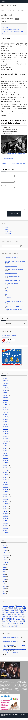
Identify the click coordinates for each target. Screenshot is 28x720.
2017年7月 (5, 452)
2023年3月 (5, 389)
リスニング (5, 561)
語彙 (4, 590)
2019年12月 (5, 404)
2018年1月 (5, 440)
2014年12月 (5, 522)
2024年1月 (5, 387)
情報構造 (11, 160)
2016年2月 (5, 493)
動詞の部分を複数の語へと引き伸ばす (10, 31)
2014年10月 (5, 527)
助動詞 (12, 614)
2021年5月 (5, 392)
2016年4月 (5, 488)
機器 (4, 573)
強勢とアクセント (9, 296)
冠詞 (16, 612)
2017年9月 (5, 450)
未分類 (4, 571)
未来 (17, 623)
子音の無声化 (8, 299)
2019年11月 (5, 406)
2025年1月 (5, 380)
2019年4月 (5, 414)
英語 (4, 583)
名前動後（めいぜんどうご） (11, 259)
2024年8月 (5, 382)
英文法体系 (7, 289)
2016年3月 (5, 491)
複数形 (16, 625)
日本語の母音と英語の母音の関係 (12, 278)
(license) (24, 155)
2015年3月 (5, 520)
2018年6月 (5, 433)
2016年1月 (5, 496)
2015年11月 (5, 501)
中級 (16, 610)
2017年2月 (5, 464)
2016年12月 (5, 469)
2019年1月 (5, 421)
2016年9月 (5, 476)
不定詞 (11, 610)
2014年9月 (5, 530)
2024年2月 (5, 385)
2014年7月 (5, 534)
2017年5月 (5, 457)
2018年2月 (5, 438)
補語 (11, 625)
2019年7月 (5, 411)
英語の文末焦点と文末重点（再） (12, 282)
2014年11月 (5, 525)
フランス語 (5, 554)
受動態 (9, 616)
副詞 (7, 614)
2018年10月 (5, 423)
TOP (8, 10)
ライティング (6, 556)
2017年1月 (5, 467)
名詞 (7, 160)
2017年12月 (5, 443)
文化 (9, 623)
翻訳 (4, 576)
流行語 (7, 625)
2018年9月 (5, 426)
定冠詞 (20, 618)
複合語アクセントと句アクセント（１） (14, 308)
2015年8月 (5, 508)
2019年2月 (5, 418)
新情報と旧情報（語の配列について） (13, 311)
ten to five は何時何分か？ (11, 275)
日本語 (4, 569)
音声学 (4, 595)
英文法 (17, 20)
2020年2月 (5, 402)
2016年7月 (5, 481)
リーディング (6, 564)
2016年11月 (5, 472)
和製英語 (5, 618)
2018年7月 (5, 430)
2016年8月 (5, 479)
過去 (13, 628)
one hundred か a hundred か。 (12, 285)
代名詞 (7, 612)
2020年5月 (5, 399)
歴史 (21, 623)
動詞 (5, 160)
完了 (16, 618)
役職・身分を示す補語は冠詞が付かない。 (14, 271)
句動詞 (14, 616)
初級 (21, 612)
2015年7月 (5, 510)
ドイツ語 (5, 552)
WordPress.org (8, 235)
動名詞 (17, 614)
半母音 (5, 616)
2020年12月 (5, 397)
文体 (4, 623)
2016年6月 (5, 484)
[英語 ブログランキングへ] (8, 343)
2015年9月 (5, 505)
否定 (23, 616)
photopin (20, 155)
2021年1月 (5, 394)
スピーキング (6, 547)
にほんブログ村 (5, 338)
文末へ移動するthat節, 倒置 (19, 165)
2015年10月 (5, 503)
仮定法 (12, 612)
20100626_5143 (12, 155)
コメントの (8, 233)
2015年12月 (5, 498)
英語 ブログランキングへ (6, 344)
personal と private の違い (11, 267)
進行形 (9, 628)
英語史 (4, 585)
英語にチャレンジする (8, 5)
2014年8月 (5, 532)
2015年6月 (5, 513)
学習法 (4, 566)
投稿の (7, 231)
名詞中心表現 (5, 29)
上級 (6, 610)
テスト (4, 549)
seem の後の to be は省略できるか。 (11, 654)
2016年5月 (5, 486)
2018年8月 (5, 428)
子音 (11, 618)
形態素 (6, 292)
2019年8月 (5, 409)
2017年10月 (5, 447)
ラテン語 (5, 559)
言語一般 (5, 588)
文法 (14, 623)
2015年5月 (5, 515)
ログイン (7, 229)
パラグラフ (19, 607)
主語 (20, 609)
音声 (17, 628)
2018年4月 (5, 435)
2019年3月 (5, 416)
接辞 (23, 621)
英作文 (4, 578)
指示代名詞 (18, 621)
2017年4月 (5, 459)
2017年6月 (5, 455)
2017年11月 (5, 445)
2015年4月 (5, 517)
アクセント (5, 607)
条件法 (4, 165)
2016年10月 (5, 474)
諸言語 (4, 593)
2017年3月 (5, 462)
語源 (4, 628)
